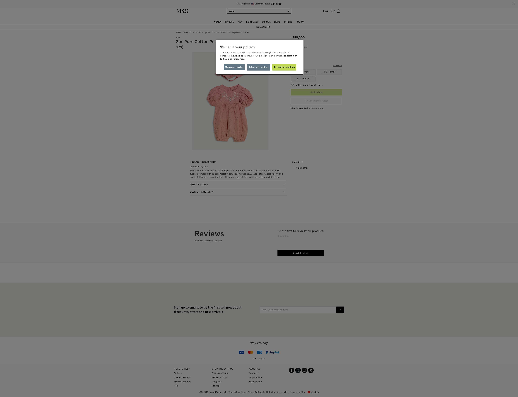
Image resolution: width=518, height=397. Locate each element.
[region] (260, 57)
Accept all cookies (284, 67)
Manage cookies (234, 67)
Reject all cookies (258, 67)
